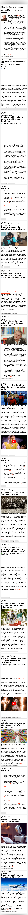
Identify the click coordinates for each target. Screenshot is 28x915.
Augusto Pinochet (4, 109)
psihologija (13, 183)
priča (18, 15)
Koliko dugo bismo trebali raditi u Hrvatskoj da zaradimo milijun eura (11, 274)
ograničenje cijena (12, 765)
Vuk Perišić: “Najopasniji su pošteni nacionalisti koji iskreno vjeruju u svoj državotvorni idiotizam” (12, 323)
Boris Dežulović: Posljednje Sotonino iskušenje (12, 11)
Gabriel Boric (12, 109)
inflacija (7, 765)
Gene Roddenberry (5, 455)
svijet (25, 109)
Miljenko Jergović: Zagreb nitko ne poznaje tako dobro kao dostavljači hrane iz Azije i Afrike (13, 229)
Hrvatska (5, 313)
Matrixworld (13, 433)
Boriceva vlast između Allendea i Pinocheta (10, 65)
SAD (7, 868)
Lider (21, 763)
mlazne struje (14, 911)
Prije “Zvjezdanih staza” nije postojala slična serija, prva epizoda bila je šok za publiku (13, 387)
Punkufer (9, 909)
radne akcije (12, 541)
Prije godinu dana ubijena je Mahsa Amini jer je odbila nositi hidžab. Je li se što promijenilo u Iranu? (13, 605)
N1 (12, 198)
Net (2, 539)
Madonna (3, 717)
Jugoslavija (7, 541)
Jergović (22, 265)
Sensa (14, 181)
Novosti (9, 54)
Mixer (23, 696)
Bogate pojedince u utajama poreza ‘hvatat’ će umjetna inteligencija (11, 820)
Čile (8, 109)
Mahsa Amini (12, 651)
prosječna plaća (14, 313)
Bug (13, 866)
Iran (8, 651)
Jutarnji (8, 202)
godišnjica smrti (4, 651)
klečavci (11, 56)
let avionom (9, 911)
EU (2, 313)
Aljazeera (23, 810)
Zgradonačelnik (7, 216)
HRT (5, 205)
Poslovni (18, 309)
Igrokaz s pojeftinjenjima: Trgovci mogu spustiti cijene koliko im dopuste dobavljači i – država (13, 725)
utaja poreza (10, 868)
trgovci (16, 765)
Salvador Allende (21, 109)
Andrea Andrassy (18, 589)
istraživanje (9, 313)
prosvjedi (16, 651)
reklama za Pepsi (8, 717)
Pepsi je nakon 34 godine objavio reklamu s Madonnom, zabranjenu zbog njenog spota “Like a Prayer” (13, 660)
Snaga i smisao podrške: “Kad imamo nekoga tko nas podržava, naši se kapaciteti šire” (12, 119)
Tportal (9, 470)
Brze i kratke (5, 188)
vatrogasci (16, 541)
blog (2, 56)
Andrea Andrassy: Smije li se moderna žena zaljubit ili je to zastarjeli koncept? (13, 550)
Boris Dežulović (6, 56)
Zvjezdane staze (11, 455)
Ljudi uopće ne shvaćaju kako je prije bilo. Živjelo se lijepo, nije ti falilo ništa (13, 493)
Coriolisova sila (4, 911)
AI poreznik (3, 868)
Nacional (19, 419)
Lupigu (10, 376)
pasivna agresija (4, 183)
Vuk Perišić (10, 378)
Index (24, 191)
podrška (9, 183)
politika (16, 109)
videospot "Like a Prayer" (16, 717)
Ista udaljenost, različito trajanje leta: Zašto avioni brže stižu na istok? (12, 876)
